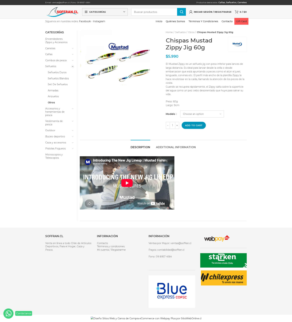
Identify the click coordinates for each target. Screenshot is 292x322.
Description (140, 147)
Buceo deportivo (55, 136)
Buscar (181, 12)
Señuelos (231, 2)
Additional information (176, 147)
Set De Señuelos (58, 84)
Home (169, 32)
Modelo (171, 114)
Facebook (85, 21)
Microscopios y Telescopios (54, 156)
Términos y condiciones (111, 246)
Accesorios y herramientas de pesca (55, 112)
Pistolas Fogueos (55, 148)
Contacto (102, 243)
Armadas (53, 90)
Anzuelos (53, 96)
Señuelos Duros (57, 72)
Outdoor (50, 130)
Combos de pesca (56, 60)
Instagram (99, 21)
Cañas (221, 2)
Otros (191, 32)
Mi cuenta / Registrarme (111, 249)
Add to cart (193, 125)
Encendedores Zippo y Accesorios (56, 40)
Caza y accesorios (55, 142)
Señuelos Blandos (58, 78)
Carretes (242, 2)
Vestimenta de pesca (54, 123)
